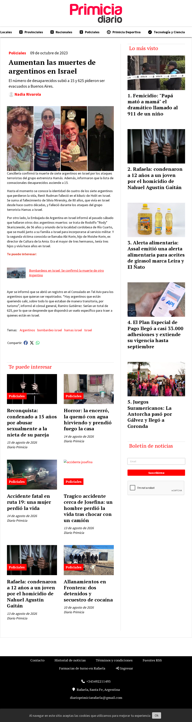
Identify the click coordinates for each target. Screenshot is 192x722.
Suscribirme (156, 473)
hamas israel (73, 330)
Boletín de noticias (151, 445)
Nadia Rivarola (27, 94)
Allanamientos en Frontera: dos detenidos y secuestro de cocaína (88, 590)
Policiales (92, 32)
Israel (88, 330)
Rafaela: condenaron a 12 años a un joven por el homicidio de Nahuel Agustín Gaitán (32, 593)
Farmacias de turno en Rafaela (82, 668)
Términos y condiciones (114, 660)
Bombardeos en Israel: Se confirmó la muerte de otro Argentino (66, 272)
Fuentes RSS (152, 660)
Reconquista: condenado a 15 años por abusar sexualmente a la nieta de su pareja (32, 422)
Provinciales (34, 32)
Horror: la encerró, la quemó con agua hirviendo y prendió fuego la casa (88, 419)
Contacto (37, 660)
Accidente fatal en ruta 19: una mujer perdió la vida (29, 502)
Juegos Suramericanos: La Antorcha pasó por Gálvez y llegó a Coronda (150, 414)
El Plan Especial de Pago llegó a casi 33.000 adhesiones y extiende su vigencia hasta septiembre (155, 334)
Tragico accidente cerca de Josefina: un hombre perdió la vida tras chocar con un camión (88, 508)
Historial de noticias (70, 660)
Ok (157, 715)
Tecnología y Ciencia (169, 32)
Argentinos (27, 330)
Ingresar (126, 668)
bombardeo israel (49, 330)
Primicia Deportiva (126, 32)
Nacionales (64, 32)
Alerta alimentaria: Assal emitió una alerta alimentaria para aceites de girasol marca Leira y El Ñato (156, 254)
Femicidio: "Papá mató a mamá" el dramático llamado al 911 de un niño (153, 104)
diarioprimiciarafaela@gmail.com (96, 697)
